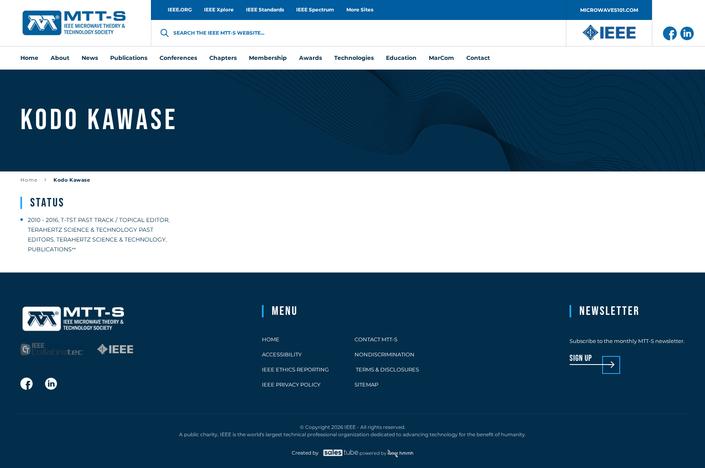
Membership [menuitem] (268, 58)
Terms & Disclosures (387, 369)
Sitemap (366, 384)
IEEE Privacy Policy (291, 384)
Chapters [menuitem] (223, 58)
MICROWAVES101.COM (609, 10)
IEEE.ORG (180, 10)
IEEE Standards (265, 10)
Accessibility (282, 354)
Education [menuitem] (401, 58)
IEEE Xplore (219, 10)
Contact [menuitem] (478, 58)
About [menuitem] (60, 58)
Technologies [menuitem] (354, 58)
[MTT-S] (74, 23)
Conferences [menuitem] (178, 58)
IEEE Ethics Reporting (295, 369)
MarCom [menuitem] (441, 58)
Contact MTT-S (376, 339)
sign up (581, 358)
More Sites (359, 10)
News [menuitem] (90, 58)
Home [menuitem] (29, 58)
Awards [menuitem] (310, 58)
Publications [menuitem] (128, 58)
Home (29, 180)
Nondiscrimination (385, 354)
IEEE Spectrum (315, 10)
